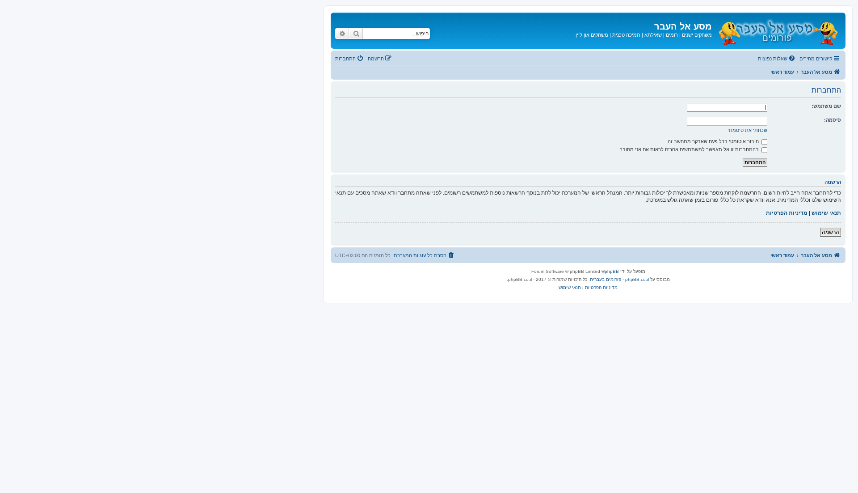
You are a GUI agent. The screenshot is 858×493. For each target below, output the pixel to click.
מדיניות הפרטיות (787, 213)
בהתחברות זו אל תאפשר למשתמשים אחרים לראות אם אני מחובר (690, 149)
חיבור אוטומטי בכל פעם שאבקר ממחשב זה (714, 141)
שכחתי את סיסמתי (747, 130)
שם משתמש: (826, 106)
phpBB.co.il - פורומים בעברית (619, 279)
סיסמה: (832, 120)
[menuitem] (777, 58)
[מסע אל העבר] (777, 31)
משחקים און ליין (592, 35)
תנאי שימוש (826, 213)
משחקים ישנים (697, 35)
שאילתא (653, 35)
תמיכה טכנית (626, 35)
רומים (672, 35)
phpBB (612, 271)
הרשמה (830, 232)
